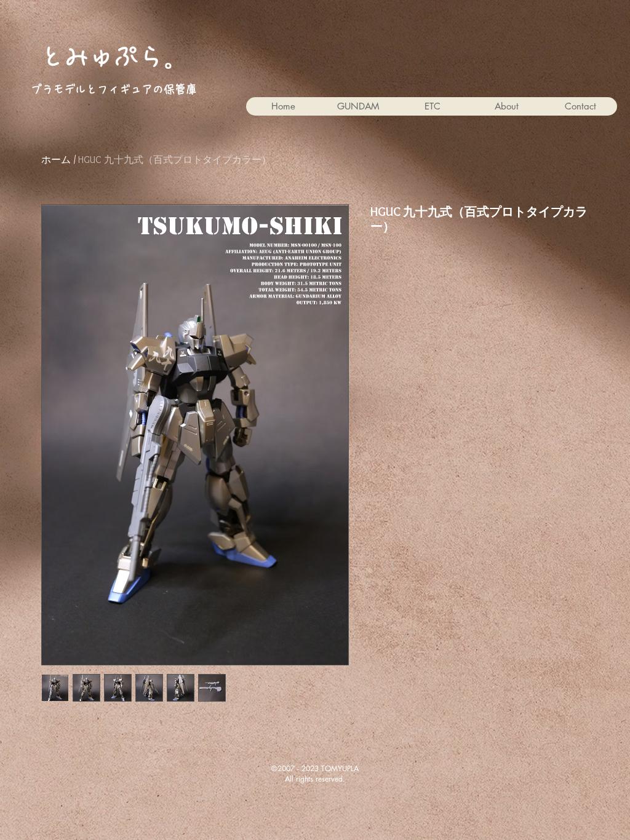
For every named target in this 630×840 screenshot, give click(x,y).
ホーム (56, 159)
